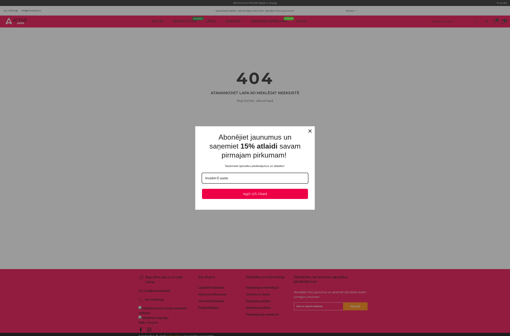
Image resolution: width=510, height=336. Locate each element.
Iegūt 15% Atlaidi (255, 194)
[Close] (310, 131)
